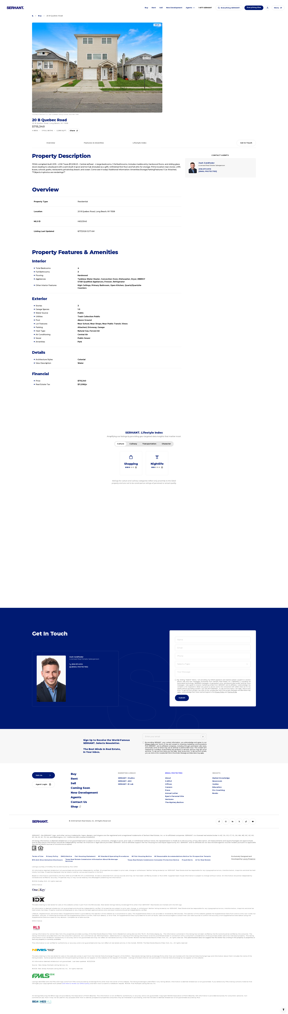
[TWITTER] (239, 821)
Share (72, 131)
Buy (146, 8)
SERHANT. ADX (125, 781)
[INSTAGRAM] (226, 821)
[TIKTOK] (246, 821)
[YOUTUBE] (253, 821)
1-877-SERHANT (205, 8)
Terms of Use (232, 692)
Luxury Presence (249, 859)
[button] (229, 7)
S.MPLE (168, 781)
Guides (215, 784)
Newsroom (217, 781)
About (168, 778)
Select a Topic (183, 664)
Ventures (169, 799)
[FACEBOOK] (219, 821)
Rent (154, 8)
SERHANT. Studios (126, 778)
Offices (168, 784)
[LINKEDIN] (232, 821)
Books (215, 793)
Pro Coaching (218, 790)
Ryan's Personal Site (174, 796)
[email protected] (173, 773)
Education (217, 787)
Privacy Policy (219, 692)
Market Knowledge (221, 778)
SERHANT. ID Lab (125, 784)
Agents (189, 8)
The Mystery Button (174, 802)
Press (167, 790)
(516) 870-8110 (77, 664)
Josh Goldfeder (76, 657)
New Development (174, 8)
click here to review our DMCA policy (76, 983)
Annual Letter (171, 793)
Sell (161, 8)
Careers (168, 787)
